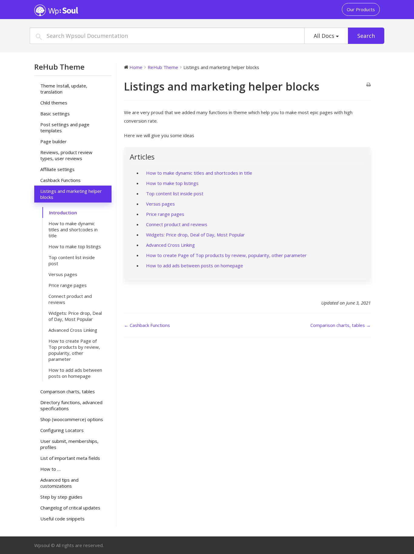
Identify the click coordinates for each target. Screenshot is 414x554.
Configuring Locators (62, 430)
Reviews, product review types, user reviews (66, 155)
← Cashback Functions (147, 325)
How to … (50, 469)
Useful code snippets (62, 519)
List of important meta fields (70, 458)
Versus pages (62, 274)
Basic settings (55, 113)
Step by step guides (61, 497)
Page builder (53, 141)
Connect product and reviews (70, 299)
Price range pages (67, 285)
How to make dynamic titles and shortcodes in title (73, 229)
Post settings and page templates (64, 127)
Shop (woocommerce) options (71, 419)
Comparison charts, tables (67, 391)
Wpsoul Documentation (72, 10)
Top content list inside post (71, 260)
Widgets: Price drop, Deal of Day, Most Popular (75, 316)
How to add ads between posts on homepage (75, 373)
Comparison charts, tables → (340, 325)
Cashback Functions (60, 180)
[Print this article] (368, 85)
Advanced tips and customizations (59, 483)
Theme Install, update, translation (63, 89)
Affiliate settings (57, 169)
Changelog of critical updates (70, 508)
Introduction (63, 212)
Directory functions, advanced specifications (71, 405)
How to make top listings (74, 246)
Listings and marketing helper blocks (71, 194)
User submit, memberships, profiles (69, 444)
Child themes (53, 103)
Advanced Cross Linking (72, 330)
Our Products (361, 9)
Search (366, 35)
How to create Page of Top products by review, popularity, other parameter (74, 350)
